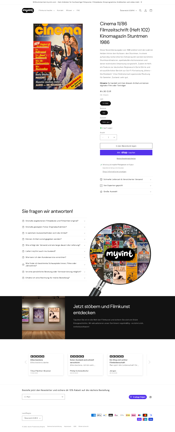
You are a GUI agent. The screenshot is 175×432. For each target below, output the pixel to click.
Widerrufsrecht (84, 426)
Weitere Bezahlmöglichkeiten (126, 158)
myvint (30, 426)
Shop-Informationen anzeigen (114, 171)
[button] (46, 10)
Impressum (67, 426)
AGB (75, 426)
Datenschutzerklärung (54, 426)
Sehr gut (106, 122)
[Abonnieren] (62, 397)
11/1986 (105, 103)
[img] (48, 356)
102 (103, 113)
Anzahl (102, 133)
